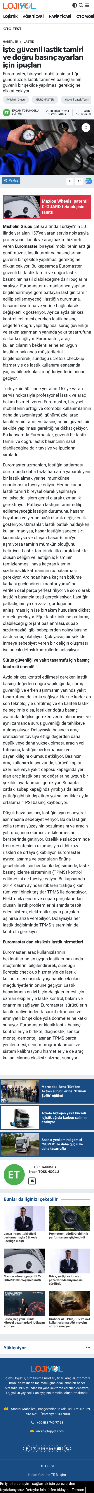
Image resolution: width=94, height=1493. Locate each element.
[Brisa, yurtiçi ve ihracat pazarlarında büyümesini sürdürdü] (70, 1260)
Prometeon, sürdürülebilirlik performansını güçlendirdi (68, 1235)
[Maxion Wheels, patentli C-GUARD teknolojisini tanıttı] (24, 1260)
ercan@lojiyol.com (50, 1431)
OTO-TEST (12, 29)
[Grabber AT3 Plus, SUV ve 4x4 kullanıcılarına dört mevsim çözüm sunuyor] (70, 1303)
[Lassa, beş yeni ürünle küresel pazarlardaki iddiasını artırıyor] (24, 1303)
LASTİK (29, 41)
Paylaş (13, 180)
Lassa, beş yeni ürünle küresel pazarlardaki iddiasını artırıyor (24, 1322)
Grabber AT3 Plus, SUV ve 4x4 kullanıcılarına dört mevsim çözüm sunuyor (69, 1322)
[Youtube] (59, 1448)
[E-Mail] (32, 1181)
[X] (34, 1448)
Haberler (10, 41)
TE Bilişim (58, 1475)
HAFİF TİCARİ (60, 17)
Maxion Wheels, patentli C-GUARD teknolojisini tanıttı (22, 1278)
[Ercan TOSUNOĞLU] (14, 1174)
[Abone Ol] (88, 181)
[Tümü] (88, 1347)
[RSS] (67, 1448)
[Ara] (81, 5)
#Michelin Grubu (15, 99)
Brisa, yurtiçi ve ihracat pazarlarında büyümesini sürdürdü (66, 1280)
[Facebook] (26, 1448)
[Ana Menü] (87, 5)
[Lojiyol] (19, 5)
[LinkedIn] (51, 1448)
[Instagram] (43, 1448)
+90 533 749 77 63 (50, 1423)
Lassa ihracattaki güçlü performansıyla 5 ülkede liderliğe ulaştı (20, 1237)
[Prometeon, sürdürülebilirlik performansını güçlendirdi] (70, 1218)
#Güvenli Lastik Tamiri (76, 99)
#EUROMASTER (44, 99)
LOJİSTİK (10, 17)
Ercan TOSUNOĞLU (43, 1172)
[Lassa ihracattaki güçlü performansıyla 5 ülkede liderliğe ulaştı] (24, 1218)
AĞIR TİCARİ (33, 17)
